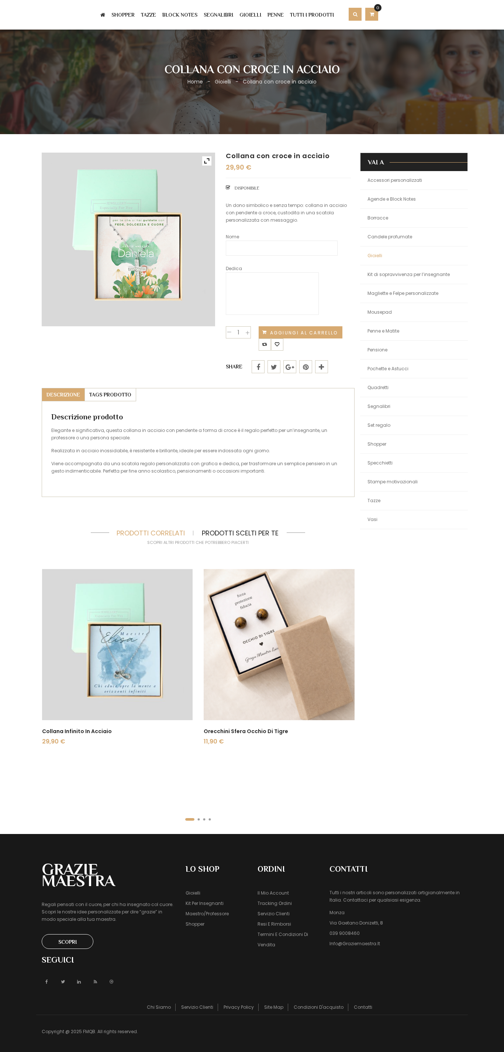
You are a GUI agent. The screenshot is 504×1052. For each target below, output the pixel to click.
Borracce (377, 218)
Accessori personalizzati (394, 180)
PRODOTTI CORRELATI (151, 533)
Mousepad (379, 312)
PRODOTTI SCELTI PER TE (240, 533)
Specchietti (380, 463)
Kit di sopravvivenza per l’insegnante (408, 274)
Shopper (376, 444)
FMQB (89, 1031)
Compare (264, 342)
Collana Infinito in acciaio (77, 731)
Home (195, 81)
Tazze (373, 500)
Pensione (377, 350)
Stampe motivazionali (392, 482)
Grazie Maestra (78, 875)
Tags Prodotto (110, 395)
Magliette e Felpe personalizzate (402, 293)
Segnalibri (378, 406)
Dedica (234, 268)
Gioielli (223, 81)
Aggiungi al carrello (304, 333)
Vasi (372, 519)
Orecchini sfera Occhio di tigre (246, 731)
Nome (232, 237)
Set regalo (378, 425)
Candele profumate (389, 237)
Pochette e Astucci (387, 368)
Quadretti (378, 387)
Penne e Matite (383, 331)
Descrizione (63, 395)
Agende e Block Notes (391, 199)
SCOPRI (67, 942)
